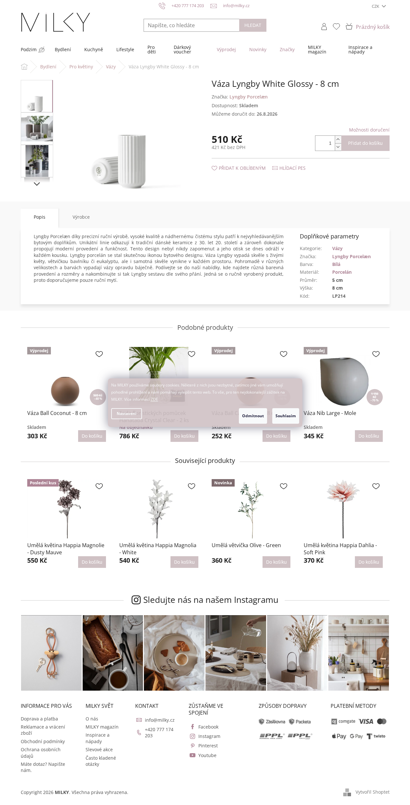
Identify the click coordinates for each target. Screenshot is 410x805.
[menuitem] (28, 49)
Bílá (336, 264)
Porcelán (342, 272)
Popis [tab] (39, 217)
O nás (92, 719)
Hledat (252, 25)
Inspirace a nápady (98, 738)
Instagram (209, 736)
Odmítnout (253, 416)
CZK (376, 6)
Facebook (208, 727)
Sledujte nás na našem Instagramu (210, 599)
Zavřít (246, 161)
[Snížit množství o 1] (338, 147)
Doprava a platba (39, 719)
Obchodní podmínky (43, 741)
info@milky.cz (160, 720)
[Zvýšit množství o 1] (338, 139)
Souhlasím (285, 416)
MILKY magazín (102, 727)
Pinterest (208, 745)
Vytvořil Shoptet (373, 792)
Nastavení (126, 413)
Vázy (337, 248)
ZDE (154, 399)
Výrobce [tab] (81, 217)
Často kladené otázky (101, 761)
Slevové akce (99, 749)
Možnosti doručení (369, 130)
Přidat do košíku (365, 143)
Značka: (240, 97)
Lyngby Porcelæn (351, 256)
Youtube (207, 755)
